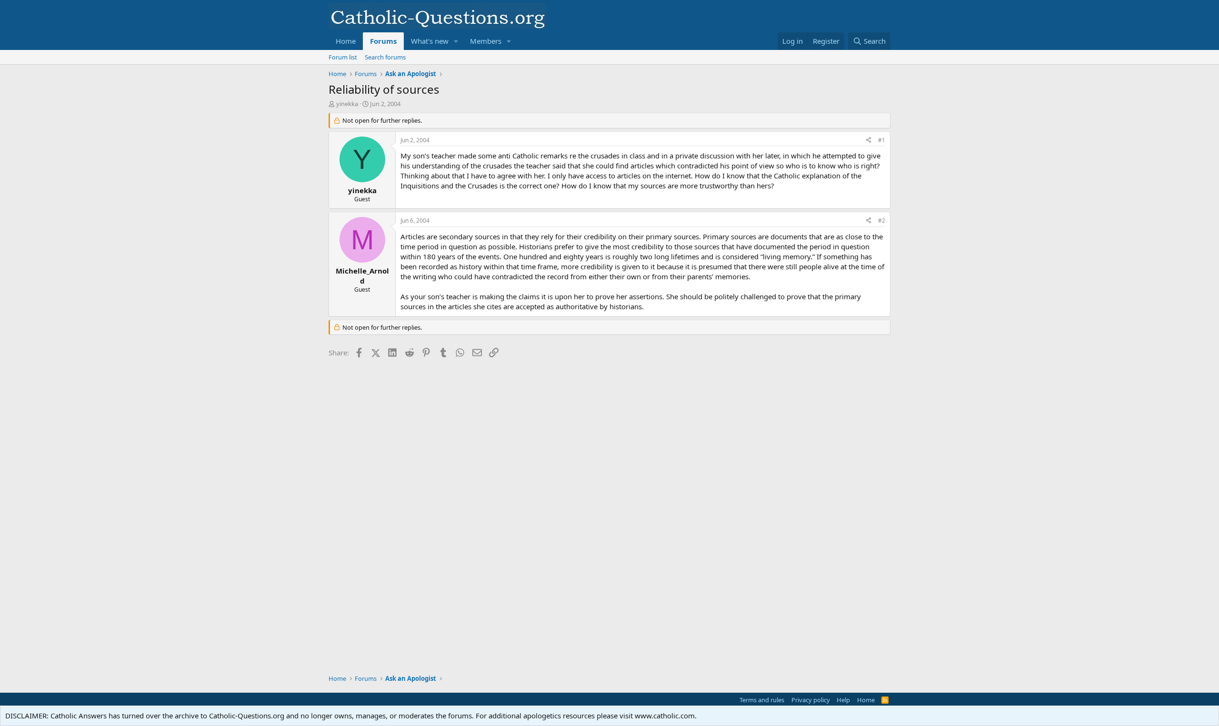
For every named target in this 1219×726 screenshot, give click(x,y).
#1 (881, 140)
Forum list (343, 57)
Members (485, 41)
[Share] (868, 140)
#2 (881, 220)
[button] (456, 41)
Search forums (385, 57)
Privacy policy (810, 700)
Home (346, 41)
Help (843, 700)
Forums (383, 41)
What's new (430, 41)
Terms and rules (761, 700)
